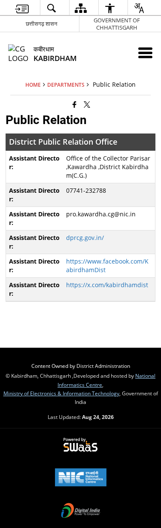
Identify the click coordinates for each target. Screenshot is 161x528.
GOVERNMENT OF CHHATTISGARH (117, 23)
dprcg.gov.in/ (85, 238)
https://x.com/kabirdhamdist (107, 285)
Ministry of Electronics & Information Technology (61, 393)
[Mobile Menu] (145, 52)
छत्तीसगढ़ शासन (41, 23)
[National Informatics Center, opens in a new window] (81, 478)
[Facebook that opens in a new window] (74, 104)
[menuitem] (21, 8)
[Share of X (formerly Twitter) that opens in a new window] (87, 104)
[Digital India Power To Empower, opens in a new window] (81, 511)
